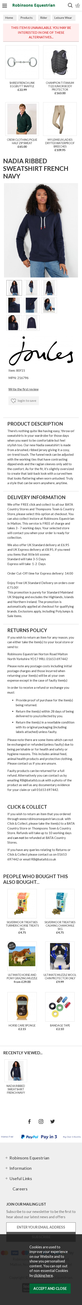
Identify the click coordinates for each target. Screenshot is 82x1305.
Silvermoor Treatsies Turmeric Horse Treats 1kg (22, 925)
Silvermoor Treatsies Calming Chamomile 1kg (60, 925)
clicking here (43, 1275)
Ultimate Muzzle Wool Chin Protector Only (60, 976)
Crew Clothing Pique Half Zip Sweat (22, 141)
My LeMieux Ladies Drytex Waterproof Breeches (60, 143)
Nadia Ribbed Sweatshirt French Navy (16, 1089)
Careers (20, 1188)
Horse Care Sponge (22, 1025)
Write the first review (23, 389)
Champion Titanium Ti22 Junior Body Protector (60, 86)
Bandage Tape (60, 1025)
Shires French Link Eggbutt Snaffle (22, 84)
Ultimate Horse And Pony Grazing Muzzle (22, 976)
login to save (26, 400)
